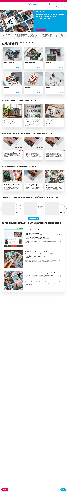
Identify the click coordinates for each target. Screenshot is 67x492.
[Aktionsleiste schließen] (65, 1)
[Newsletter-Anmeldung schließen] (7, 489)
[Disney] (58, 7)
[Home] (33, 4)
